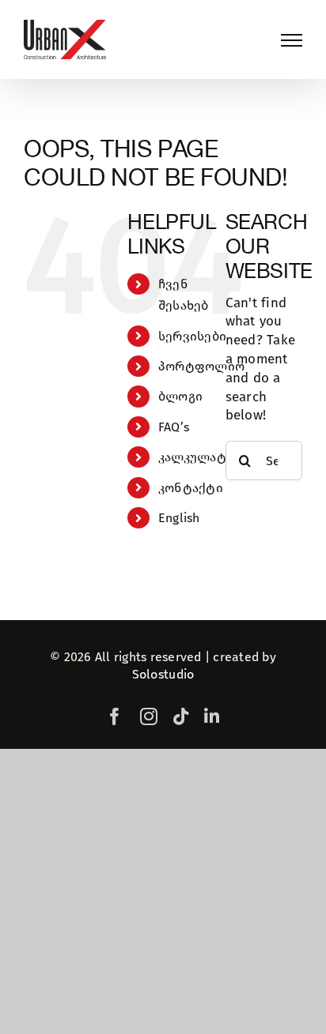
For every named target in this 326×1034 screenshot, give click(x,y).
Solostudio (163, 674)
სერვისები (192, 336)
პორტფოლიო (201, 366)
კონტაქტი (190, 487)
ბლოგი (180, 396)
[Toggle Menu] (291, 40)
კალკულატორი (205, 456)
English (179, 517)
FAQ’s (173, 426)
